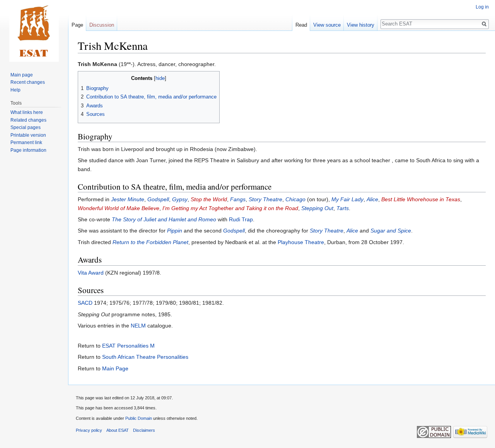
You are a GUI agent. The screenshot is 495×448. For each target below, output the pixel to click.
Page (77, 25)
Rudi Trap (241, 219)
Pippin (174, 230)
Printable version (28, 135)
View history (360, 25)
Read (301, 25)
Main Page (115, 368)
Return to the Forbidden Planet (150, 242)
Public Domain (138, 418)
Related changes (28, 120)
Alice (372, 199)
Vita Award (91, 273)
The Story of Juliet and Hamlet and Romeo (164, 219)
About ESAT (117, 430)
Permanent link (26, 142)
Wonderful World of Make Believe (118, 208)
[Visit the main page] (34, 31)
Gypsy (180, 199)
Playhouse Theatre (301, 242)
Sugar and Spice (390, 230)
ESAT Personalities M (128, 346)
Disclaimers (144, 430)
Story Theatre (265, 199)
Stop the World (209, 199)
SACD (85, 303)
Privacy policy (89, 430)
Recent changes (27, 82)
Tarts (342, 208)
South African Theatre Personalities (145, 357)
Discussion (101, 25)
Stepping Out (317, 208)
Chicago (295, 199)
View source (327, 25)
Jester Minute (127, 199)
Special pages (25, 127)
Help (15, 90)
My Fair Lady (347, 199)
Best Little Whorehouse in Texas (420, 199)
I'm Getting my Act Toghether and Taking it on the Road (230, 208)
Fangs (238, 199)
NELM (138, 325)
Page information (28, 150)
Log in (482, 7)
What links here (26, 112)
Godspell (158, 199)
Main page (21, 75)
